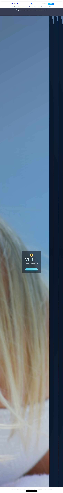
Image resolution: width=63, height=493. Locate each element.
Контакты (46, 6)
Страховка (26, 6)
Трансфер (31, 6)
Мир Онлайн (40, 6)
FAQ (50, 6)
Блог (35, 6)
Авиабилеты (14, 6)
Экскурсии (20, 6)
